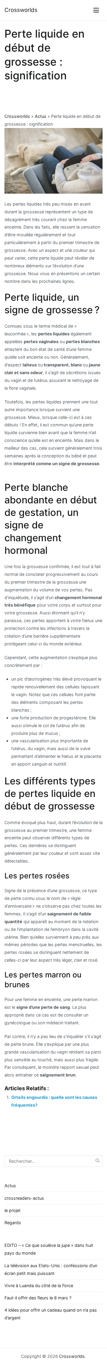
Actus (40, 116)
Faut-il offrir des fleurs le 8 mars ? (37, 1297)
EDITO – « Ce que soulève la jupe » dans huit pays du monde (48, 1249)
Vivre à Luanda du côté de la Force (38, 1285)
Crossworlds (20, 10)
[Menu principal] (96, 10)
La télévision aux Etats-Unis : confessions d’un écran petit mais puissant (50, 1269)
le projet (12, 1210)
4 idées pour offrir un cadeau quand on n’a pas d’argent (50, 1313)
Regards (12, 1222)
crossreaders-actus (24, 1198)
